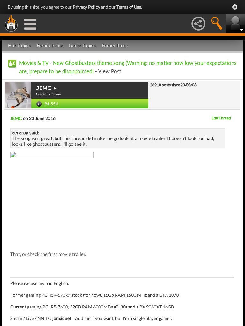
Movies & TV (33, 63)
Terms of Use (128, 7)
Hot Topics (19, 45)
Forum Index (50, 45)
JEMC (44, 88)
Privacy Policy (86, 7)
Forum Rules (115, 45)
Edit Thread (221, 118)
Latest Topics (82, 45)
